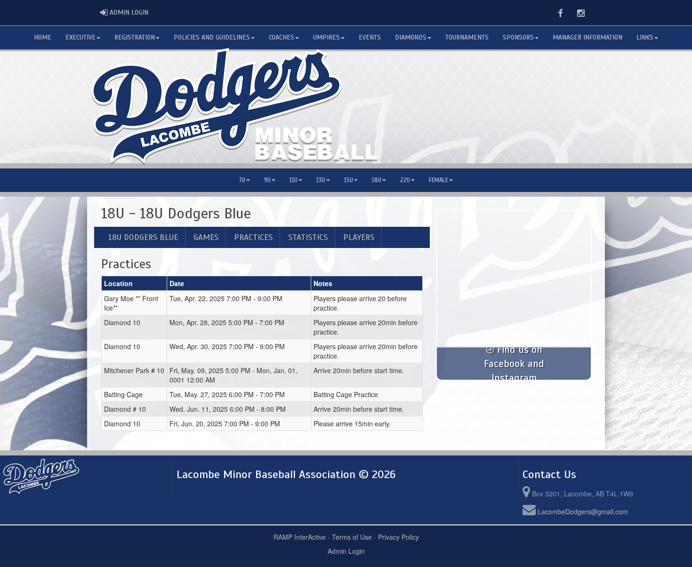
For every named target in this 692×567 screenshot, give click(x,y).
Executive (80, 37)
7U (242, 180)
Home (42, 37)
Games (205, 237)
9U (267, 180)
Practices (253, 237)
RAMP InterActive (300, 537)
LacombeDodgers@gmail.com (583, 511)
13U (320, 180)
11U (294, 180)
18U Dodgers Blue (143, 237)
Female (438, 180)
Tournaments (467, 37)
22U (405, 180)
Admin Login (346, 551)
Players (358, 237)
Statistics (308, 237)
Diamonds (410, 37)
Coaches (281, 37)
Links (644, 37)
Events (370, 37)
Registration (134, 37)
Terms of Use (352, 537)
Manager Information (587, 37)
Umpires (326, 37)
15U (348, 180)
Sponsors (518, 37)
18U (376, 180)
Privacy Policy (398, 537)
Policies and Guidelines (212, 37)
